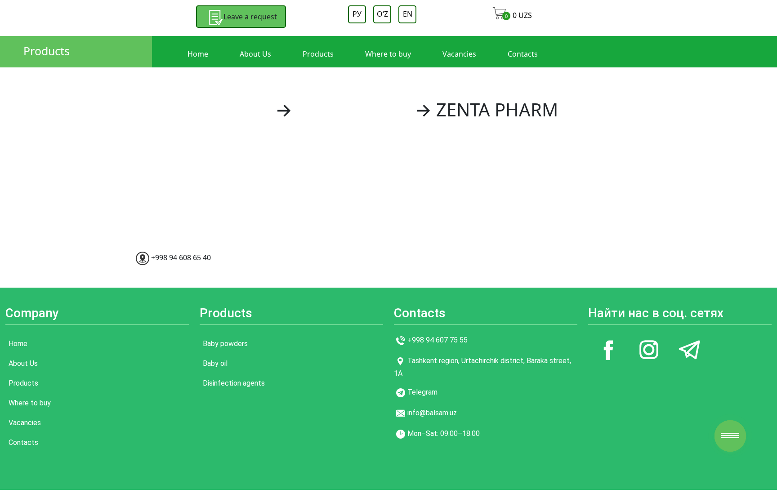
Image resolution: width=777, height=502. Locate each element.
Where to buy (388, 54)
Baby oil (215, 363)
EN (407, 14)
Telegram (422, 392)
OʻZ (382, 14)
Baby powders (225, 343)
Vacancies (459, 54)
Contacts (523, 54)
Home (198, 54)
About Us (255, 54)
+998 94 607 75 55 (437, 340)
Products (46, 50)
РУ (357, 14)
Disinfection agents (234, 383)
